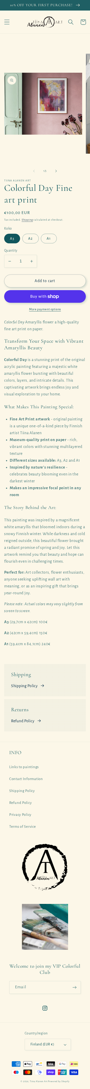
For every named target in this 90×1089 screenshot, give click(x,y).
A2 (30, 238)
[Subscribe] (74, 987)
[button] (7, 22)
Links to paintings (24, 767)
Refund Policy (22, 721)
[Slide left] (34, 171)
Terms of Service (22, 826)
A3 (12, 238)
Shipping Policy (24, 686)
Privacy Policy (20, 815)
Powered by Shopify (58, 1081)
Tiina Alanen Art (38, 1081)
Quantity (11, 250)
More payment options (45, 309)
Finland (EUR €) (42, 1044)
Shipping (27, 219)
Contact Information (26, 779)
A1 (49, 238)
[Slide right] (56, 171)
